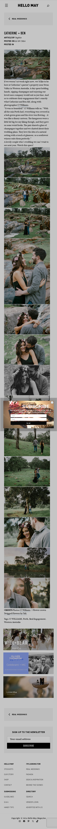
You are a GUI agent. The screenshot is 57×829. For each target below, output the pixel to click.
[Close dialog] (52, 402)
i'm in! (28, 423)
